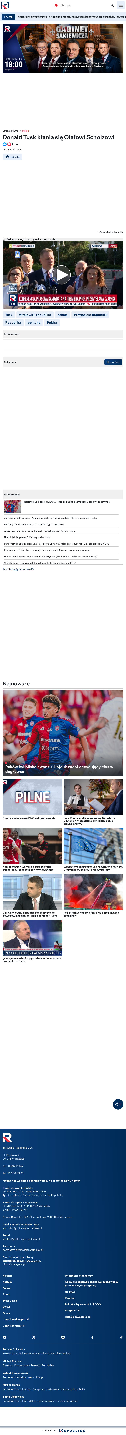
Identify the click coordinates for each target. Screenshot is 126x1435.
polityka (34, 322)
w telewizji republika (35, 315)
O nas (6, 1313)
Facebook (92, 1337)
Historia (7, 1275)
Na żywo (66, 5)
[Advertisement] (63, 1418)
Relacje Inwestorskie (77, 1316)
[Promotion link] (63, 48)
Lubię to (14, 156)
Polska (25, 130)
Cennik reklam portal (16, 1319)
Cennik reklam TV (14, 1325)
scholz (62, 315)
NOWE (8, 16)
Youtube (5, 1337)
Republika (13, 322)
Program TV (72, 1310)
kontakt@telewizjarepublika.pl (21, 1239)
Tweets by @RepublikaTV (18, 569)
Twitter (34, 1337)
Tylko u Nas (10, 1300)
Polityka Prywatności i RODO (83, 1304)
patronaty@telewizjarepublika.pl (23, 1249)
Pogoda (69, 1298)
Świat (6, 1306)
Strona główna (10, 130)
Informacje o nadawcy (79, 1275)
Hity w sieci (113, 362)
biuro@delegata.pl (14, 1264)
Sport (6, 1294)
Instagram (63, 1337)
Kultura (7, 1281)
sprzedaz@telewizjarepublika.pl (22, 1228)
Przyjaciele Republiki (90, 315)
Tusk (8, 315)
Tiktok (121, 1337)
